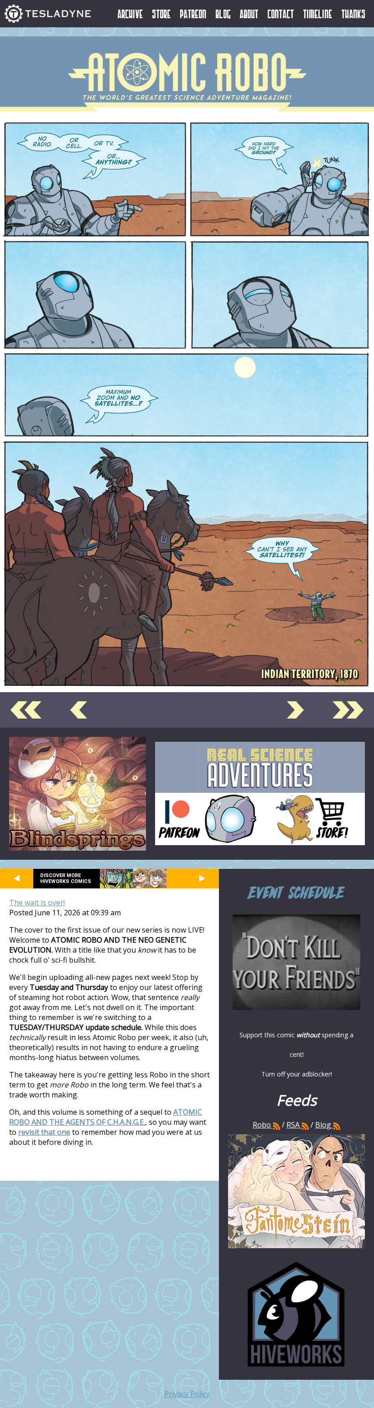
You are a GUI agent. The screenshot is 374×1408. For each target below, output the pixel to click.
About (249, 13)
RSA (293, 1125)
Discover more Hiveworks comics (65, 878)
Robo (263, 1125)
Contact (281, 13)
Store (161, 13)
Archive (130, 13)
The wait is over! (37, 903)
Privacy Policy (187, 1394)
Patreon (193, 13)
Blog (223, 13)
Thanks (354, 13)
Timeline (317, 13)
